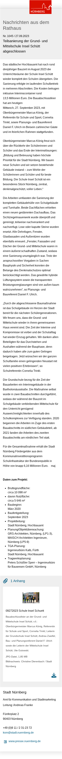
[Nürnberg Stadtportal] (40, 7)
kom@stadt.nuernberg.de (18, 732)
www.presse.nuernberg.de (25, 741)
